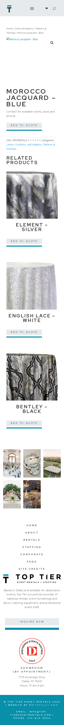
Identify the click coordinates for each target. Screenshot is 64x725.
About (32, 532)
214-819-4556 (38, 718)
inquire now (32, 621)
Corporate (32, 554)
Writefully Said (43, 705)
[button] (52, 43)
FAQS (32, 561)
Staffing (31, 547)
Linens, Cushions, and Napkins (23, 144)
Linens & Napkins (24, 28)
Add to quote (24, 125)
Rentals (32, 539)
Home (9, 28)
